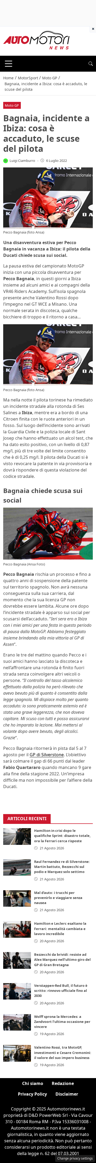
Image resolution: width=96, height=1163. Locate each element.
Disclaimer (66, 1094)
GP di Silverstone (47, 755)
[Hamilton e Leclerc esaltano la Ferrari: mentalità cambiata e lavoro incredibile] (17, 929)
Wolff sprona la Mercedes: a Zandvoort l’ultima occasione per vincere (62, 1021)
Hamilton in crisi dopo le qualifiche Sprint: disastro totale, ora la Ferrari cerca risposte (62, 835)
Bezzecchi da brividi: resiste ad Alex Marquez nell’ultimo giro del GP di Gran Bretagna (62, 959)
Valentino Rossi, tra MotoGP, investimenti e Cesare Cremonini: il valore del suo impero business (62, 1052)
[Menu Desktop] (8, 64)
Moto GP (12, 105)
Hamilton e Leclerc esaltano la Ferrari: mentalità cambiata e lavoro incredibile (60, 928)
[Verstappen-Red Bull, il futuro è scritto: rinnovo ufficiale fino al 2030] (17, 991)
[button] (91, 63)
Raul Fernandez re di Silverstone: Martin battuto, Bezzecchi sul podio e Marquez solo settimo (62, 866)
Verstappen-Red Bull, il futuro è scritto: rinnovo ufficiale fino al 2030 (60, 990)
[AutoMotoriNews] (36, 41)
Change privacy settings (75, 1158)
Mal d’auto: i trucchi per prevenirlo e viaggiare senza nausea (58, 897)
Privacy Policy (32, 1094)
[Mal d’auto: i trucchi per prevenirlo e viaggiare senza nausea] (17, 898)
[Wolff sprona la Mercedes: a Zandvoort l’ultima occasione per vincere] (17, 1022)
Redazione (63, 1083)
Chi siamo (32, 1083)
